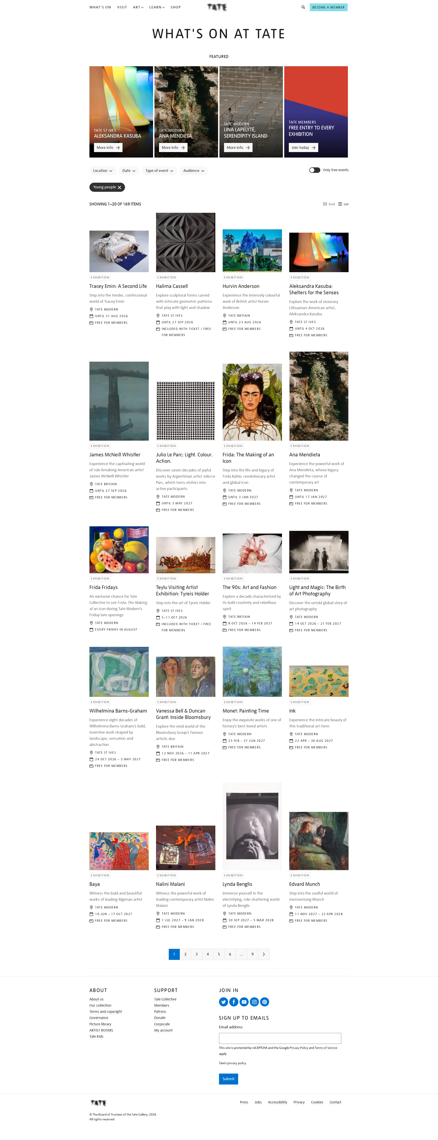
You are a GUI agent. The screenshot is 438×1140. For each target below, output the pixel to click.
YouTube (244, 1001)
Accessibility (277, 1102)
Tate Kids (96, 1036)
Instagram (254, 1001)
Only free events (336, 170)
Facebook (233, 1001)
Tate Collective (165, 999)
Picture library (100, 1024)
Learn (155, 7)
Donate (159, 1018)
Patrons (160, 1011)
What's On (100, 7)
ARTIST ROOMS (101, 1030)
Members (161, 1005)
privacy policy (236, 1063)
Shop (176, 7)
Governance (98, 1018)
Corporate (162, 1024)
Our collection (100, 1005)
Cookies (317, 1102)
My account (163, 1030)
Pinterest (264, 1001)
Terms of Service (326, 1048)
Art (137, 7)
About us (96, 999)
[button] (302, 7)
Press (244, 1102)
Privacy (299, 1102)
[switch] (315, 170)
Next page (272, 956)
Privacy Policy (299, 1048)
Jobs (258, 1102)
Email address (231, 1027)
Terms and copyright (105, 1011)
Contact (335, 1102)
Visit (122, 7)
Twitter (223, 1001)
